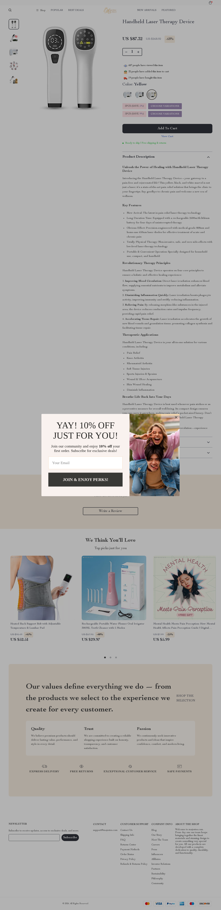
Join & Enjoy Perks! (85, 479)
